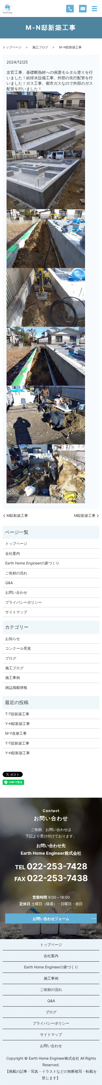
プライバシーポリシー (23, 602)
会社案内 (12, 553)
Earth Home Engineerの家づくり (32, 563)
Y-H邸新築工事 (17, 723)
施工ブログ (40, 47)
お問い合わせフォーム (51, 918)
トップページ (12, 47)
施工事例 (12, 677)
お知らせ (12, 638)
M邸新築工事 (17, 515)
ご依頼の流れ (16, 573)
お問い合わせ (16, 592)
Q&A (9, 582)
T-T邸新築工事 (17, 714)
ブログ (10, 658)
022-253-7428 (57, 866)
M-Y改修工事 (16, 733)
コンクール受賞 (18, 648)
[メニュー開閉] (94, 8)
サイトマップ (16, 612)
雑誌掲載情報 (16, 687)
